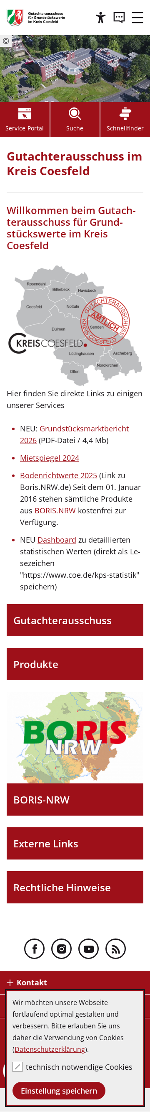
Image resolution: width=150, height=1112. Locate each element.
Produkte (35, 664)
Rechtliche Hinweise (62, 887)
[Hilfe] (101, 17)
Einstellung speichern (59, 1091)
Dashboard (57, 540)
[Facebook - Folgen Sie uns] (34, 949)
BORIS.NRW (56, 510)
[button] (137, 17)
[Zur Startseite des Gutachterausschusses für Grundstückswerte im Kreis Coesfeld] (36, 17)
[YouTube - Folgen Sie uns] (88, 949)
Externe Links (45, 843)
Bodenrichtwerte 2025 (58, 475)
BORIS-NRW (41, 799)
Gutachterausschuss (62, 620)
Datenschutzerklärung (50, 1049)
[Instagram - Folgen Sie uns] (61, 949)
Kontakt (32, 982)
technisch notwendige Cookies (79, 1067)
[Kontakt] (119, 17)
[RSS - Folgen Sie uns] (115, 949)
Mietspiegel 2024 (49, 458)
